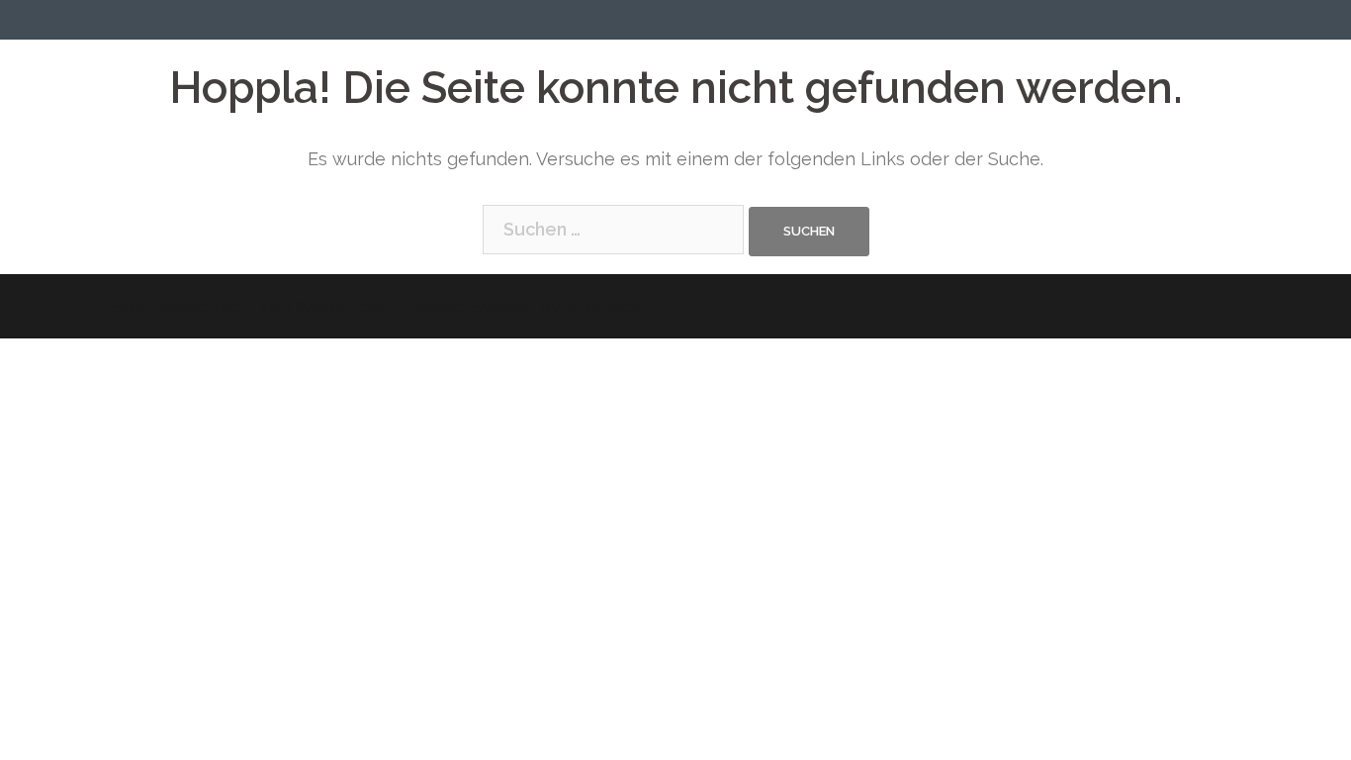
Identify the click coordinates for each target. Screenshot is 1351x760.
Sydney (502, 306)
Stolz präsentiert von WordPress (250, 306)
